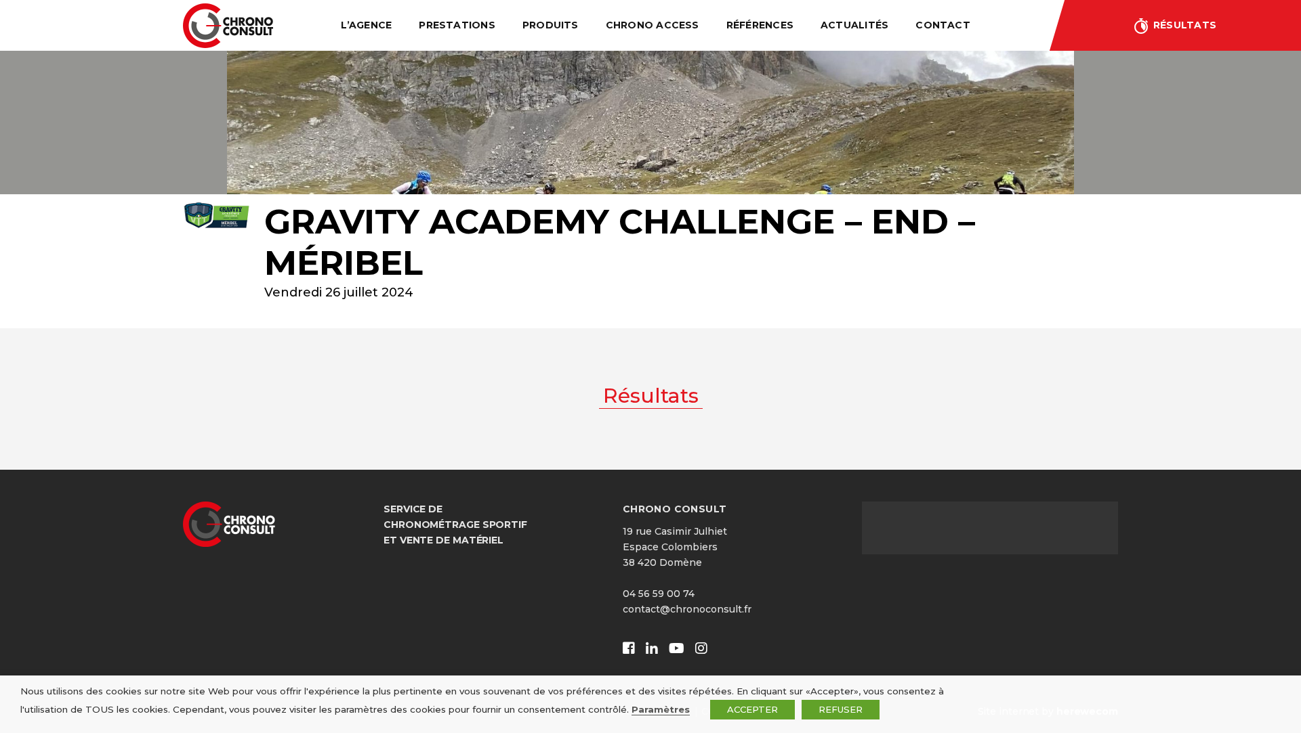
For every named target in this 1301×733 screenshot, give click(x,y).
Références (759, 25)
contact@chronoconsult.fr (687, 609)
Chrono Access (652, 25)
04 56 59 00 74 (659, 593)
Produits (550, 25)
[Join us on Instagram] (701, 649)
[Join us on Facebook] (629, 649)
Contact (942, 25)
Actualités (854, 25)
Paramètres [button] (661, 709)
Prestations (457, 25)
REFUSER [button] (841, 709)
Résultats (1184, 25)
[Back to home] (228, 25)
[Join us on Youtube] (676, 649)
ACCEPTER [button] (752, 709)
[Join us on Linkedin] (652, 649)
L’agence (366, 25)
